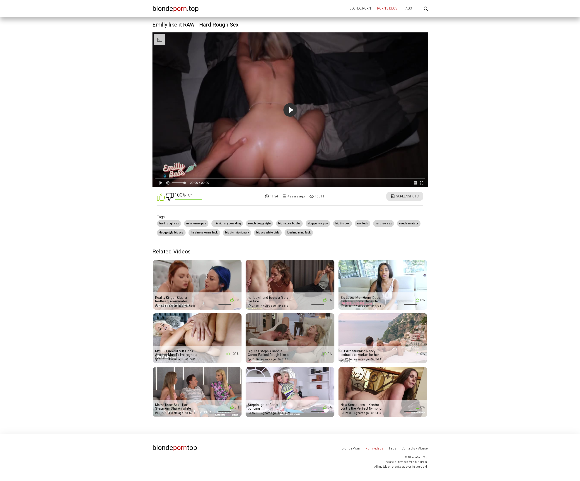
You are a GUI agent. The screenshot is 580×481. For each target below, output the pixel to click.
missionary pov (196, 223)
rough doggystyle (259, 223)
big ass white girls (267, 232)
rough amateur (408, 223)
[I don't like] (170, 196)
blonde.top (175, 8)
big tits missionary (237, 232)
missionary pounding (227, 223)
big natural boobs (289, 223)
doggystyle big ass (171, 232)
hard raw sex (383, 223)
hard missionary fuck (204, 232)
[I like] (161, 196)
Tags (408, 8)
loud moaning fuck (299, 232)
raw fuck (362, 223)
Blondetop (174, 448)
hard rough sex (169, 223)
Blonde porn (360, 8)
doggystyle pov (318, 223)
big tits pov (342, 223)
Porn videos (387, 8)
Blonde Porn (351, 448)
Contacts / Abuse (414, 448)
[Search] (426, 9)
